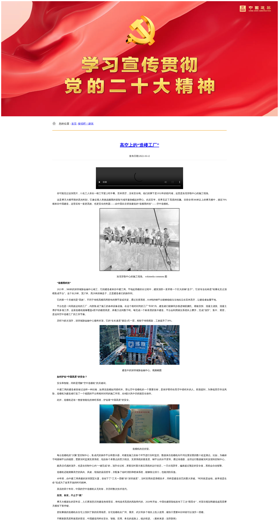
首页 (74, 123)
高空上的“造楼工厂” (139, 145)
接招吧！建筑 (86, 123)
